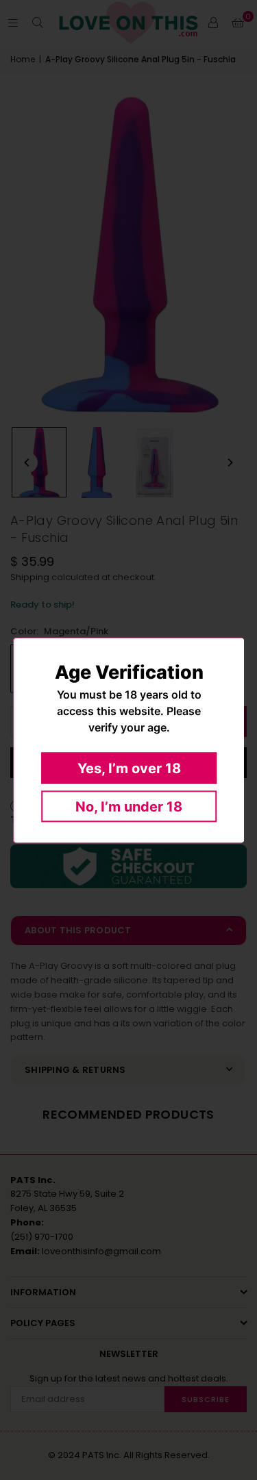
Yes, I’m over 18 (128, 768)
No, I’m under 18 (128, 806)
